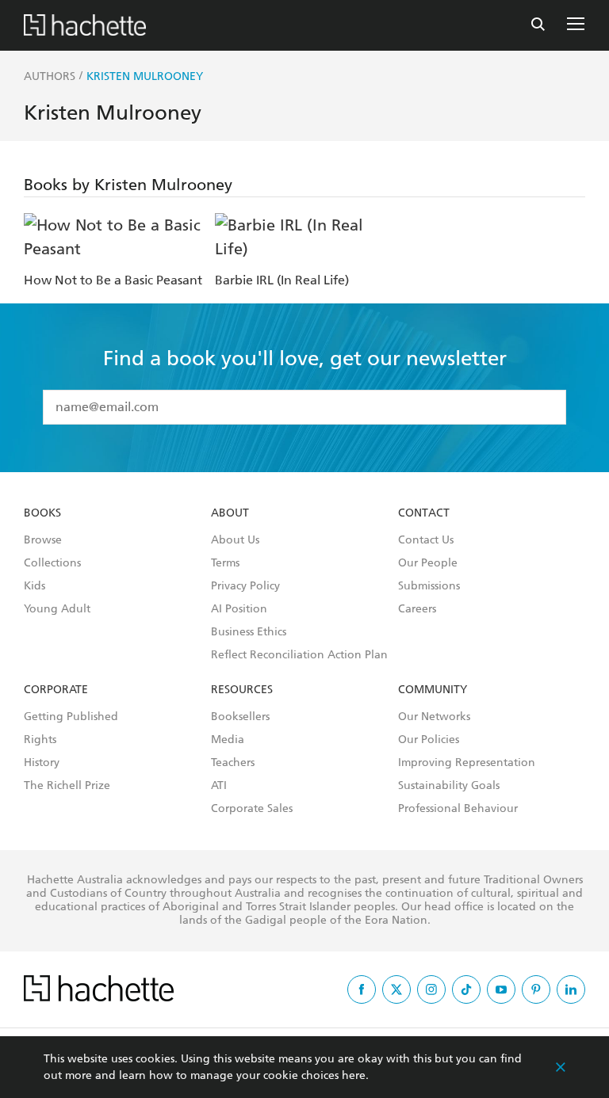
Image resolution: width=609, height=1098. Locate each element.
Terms (225, 563)
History (41, 762)
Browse (43, 540)
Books (42, 513)
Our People (428, 563)
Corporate (56, 690)
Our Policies (428, 739)
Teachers (233, 762)
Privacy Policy (245, 586)
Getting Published (71, 716)
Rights (40, 739)
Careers (417, 609)
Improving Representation (466, 762)
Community (432, 690)
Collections (52, 563)
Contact (424, 513)
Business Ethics (248, 632)
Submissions (429, 586)
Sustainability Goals (449, 785)
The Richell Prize (67, 785)
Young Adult (57, 609)
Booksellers (240, 716)
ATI (219, 785)
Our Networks (434, 716)
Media (227, 739)
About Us (235, 540)
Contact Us (426, 540)
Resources (242, 690)
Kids (34, 586)
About (230, 513)
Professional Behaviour (458, 808)
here (354, 1075)
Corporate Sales (252, 808)
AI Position (239, 609)
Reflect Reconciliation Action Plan (299, 655)
